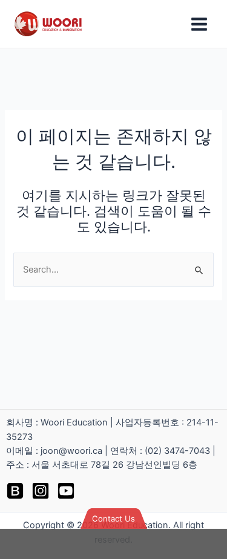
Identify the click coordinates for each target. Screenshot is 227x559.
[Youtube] (66, 491)
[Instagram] (40, 491)
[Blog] (15, 491)
